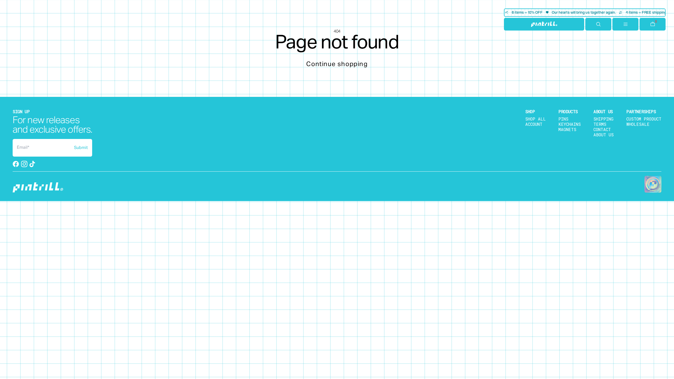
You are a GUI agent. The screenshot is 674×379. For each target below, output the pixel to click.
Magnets (567, 129)
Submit (81, 148)
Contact (602, 129)
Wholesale (638, 124)
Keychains (569, 124)
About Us (603, 134)
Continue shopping (337, 64)
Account (533, 124)
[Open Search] (598, 24)
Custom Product (643, 119)
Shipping (603, 119)
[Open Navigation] (625, 24)
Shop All (535, 119)
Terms (599, 124)
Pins (563, 119)
